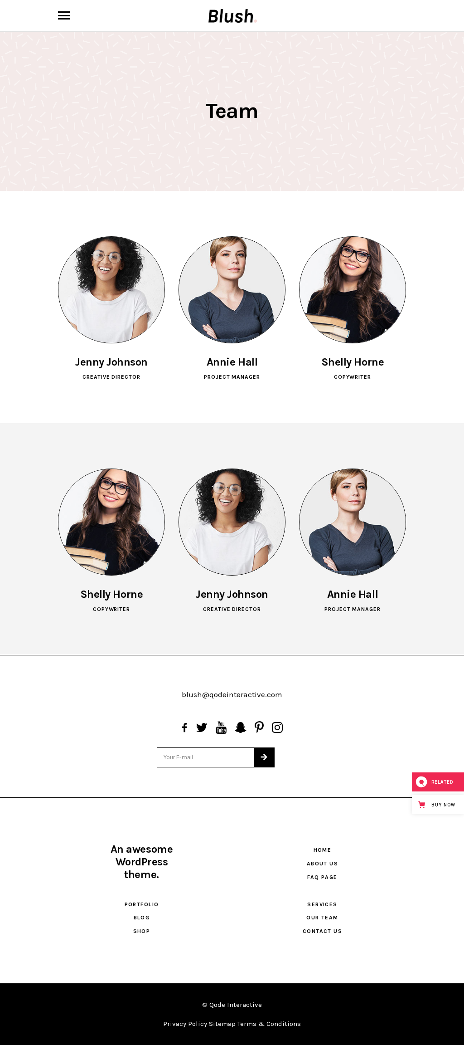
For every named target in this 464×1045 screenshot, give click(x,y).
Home (323, 850)
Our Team (322, 917)
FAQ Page (322, 877)
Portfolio (142, 904)
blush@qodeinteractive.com (232, 694)
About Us (322, 863)
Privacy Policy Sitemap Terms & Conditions (232, 1024)
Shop (141, 931)
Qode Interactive (235, 1005)
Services (322, 904)
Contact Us (322, 931)
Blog (142, 917)
